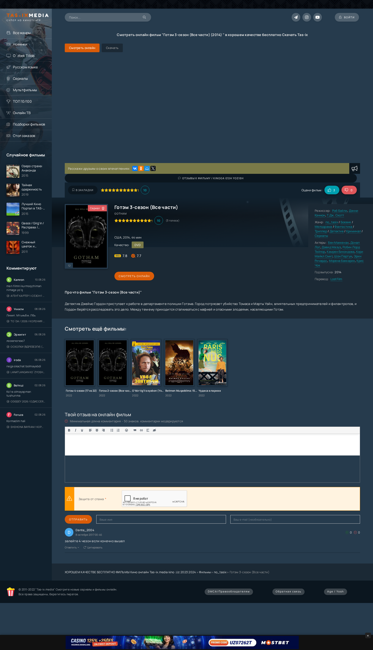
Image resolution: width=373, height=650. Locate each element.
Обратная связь (288, 591)
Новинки (20, 44)
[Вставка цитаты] (135, 430)
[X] (153, 168)
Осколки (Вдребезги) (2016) (28, 347)
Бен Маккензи (338, 242)
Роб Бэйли (339, 211)
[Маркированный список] (112, 430)
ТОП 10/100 (22, 101)
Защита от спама (91, 499)
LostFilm (336, 279)
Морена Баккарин (342, 261)
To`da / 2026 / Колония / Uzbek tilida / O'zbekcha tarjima (28, 321)
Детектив (337, 231)
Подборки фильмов (29, 124)
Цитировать (95, 547)
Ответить (71, 547)
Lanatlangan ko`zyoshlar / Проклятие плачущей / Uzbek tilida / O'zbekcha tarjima (28, 372)
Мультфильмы (25, 90)
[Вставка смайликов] (126, 430)
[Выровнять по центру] (97, 430)
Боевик (346, 222)
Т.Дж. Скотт (335, 215)
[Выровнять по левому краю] (90, 430)
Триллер (321, 231)
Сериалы (20, 78)
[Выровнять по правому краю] (103, 430)
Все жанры (22, 32)
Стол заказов (24, 135)
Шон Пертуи (343, 256)
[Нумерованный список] (118, 430)
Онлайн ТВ (22, 112)
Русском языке (25, 67)
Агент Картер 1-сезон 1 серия (28, 296)
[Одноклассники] (141, 168)
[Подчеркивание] (82, 430)
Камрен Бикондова (340, 252)
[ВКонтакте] (135, 168)
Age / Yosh (335, 591)
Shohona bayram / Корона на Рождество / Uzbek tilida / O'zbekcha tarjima (28, 427)
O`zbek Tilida (24, 55)
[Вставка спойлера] (148, 430)
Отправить (78, 519)
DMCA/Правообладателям (229, 591)
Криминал (353, 231)
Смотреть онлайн (134, 276)
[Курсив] (75, 430)
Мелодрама (323, 227)
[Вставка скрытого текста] (154, 430)
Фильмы (205, 572)
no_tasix (332, 222)
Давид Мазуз (331, 247)
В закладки (84, 190)
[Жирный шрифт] (69, 430)
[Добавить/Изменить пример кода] (141, 430)
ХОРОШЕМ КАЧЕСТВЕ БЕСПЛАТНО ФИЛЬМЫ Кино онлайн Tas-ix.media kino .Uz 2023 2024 (130, 572)
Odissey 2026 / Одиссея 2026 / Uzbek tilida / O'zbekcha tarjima (28, 401)
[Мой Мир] (147, 168)
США (118, 237)
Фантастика (344, 227)
